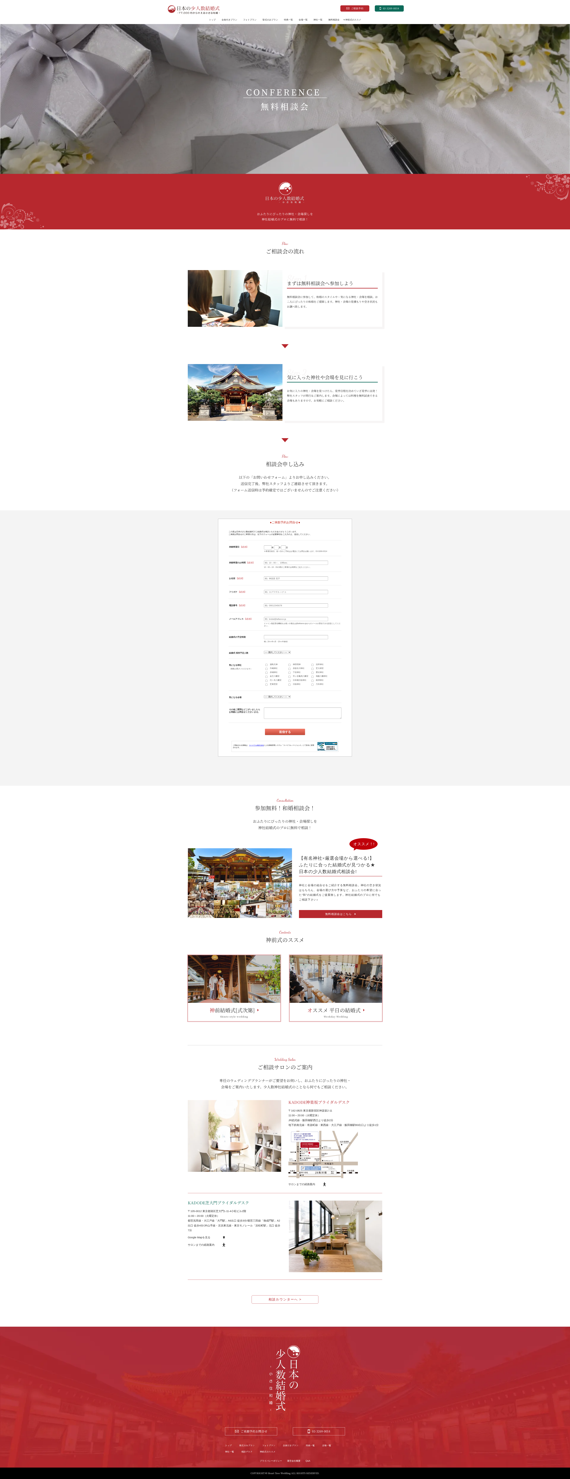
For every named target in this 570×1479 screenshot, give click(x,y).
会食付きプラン (229, 20)
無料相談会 (333, 20)
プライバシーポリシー (271, 1461)
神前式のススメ (353, 20)
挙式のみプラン (270, 20)
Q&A (307, 1461)
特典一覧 (288, 20)
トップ (212, 20)
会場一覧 (303, 20)
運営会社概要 (293, 1461)
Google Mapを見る (199, 1237)
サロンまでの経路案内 (301, 1184)
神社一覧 (318, 20)
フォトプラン (249, 20)
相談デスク (246, 1451)
